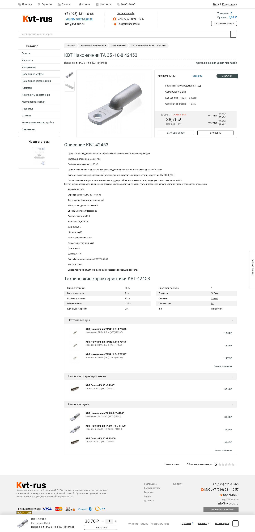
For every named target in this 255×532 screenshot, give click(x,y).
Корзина (202, 523)
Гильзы (26, 53)
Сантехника (29, 129)
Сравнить (186, 523)
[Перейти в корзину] (213, 15)
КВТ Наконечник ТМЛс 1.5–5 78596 (106, 341)
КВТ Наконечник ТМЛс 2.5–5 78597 (106, 354)
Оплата (66, 4)
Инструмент (29, 67)
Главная (71, 45)
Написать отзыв (172, 464)
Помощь (27, 4)
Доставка (84, 4)
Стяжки (26, 115)
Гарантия (46, 4)
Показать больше (223, 366)
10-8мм (214, 293)
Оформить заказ (224, 23)
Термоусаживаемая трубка (38, 122)
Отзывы (144, 524)
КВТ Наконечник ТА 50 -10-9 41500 (106, 425)
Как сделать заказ (160, 524)
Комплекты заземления (36, 94)
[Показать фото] (69, 75)
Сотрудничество (152, 488)
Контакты (105, 4)
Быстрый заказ (176, 132)
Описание (133, 524)
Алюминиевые (118, 45)
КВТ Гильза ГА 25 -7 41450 (101, 438)
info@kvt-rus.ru (228, 503)
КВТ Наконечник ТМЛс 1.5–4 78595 (106, 329)
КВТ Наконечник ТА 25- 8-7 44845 (105, 413)
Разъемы (27, 108)
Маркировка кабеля (33, 101)
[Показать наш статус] (39, 156)
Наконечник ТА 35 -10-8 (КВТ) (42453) (52, 527)
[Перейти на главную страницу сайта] (37, 19)
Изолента (27, 60)
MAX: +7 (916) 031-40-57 (130, 18)
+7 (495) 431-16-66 (79, 14)
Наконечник (217, 309)
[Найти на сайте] (233, 34)
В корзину (215, 132)
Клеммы (27, 88)
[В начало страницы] (235, 523)
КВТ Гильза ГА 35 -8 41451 (101, 385)
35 (212, 303)
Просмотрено (222, 523)
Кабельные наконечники (36, 81)
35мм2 (214, 298)
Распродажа (150, 484)
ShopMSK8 (230, 495)
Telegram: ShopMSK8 (128, 23)
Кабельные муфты (33, 74)
